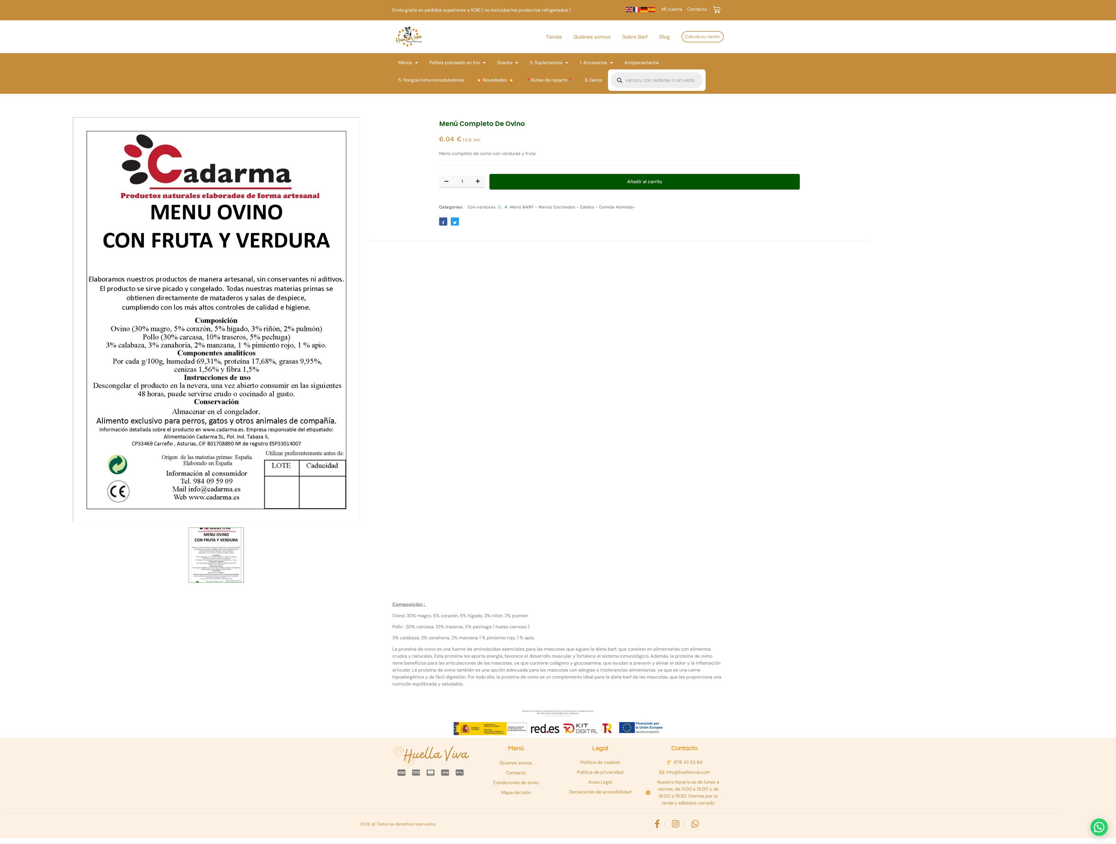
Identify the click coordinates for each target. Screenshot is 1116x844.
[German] (644, 9)
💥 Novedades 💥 (495, 80)
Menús (405, 63)
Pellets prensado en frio (455, 63)
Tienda (554, 36)
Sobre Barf (635, 36)
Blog (664, 36)
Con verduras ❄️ (485, 207)
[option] (216, 320)
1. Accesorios (593, 63)
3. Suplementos (546, 63)
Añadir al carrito (644, 181)
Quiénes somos (592, 36)
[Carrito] (717, 10)
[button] (1099, 827)
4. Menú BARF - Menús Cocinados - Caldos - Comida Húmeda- (570, 207)
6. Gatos (593, 80)
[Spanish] (652, 9)
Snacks (504, 63)
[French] (637, 9)
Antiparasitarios (642, 63)
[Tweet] (455, 221)
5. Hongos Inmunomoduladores (431, 80)
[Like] (443, 221)
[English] (629, 9)
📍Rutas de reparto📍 (549, 80)
